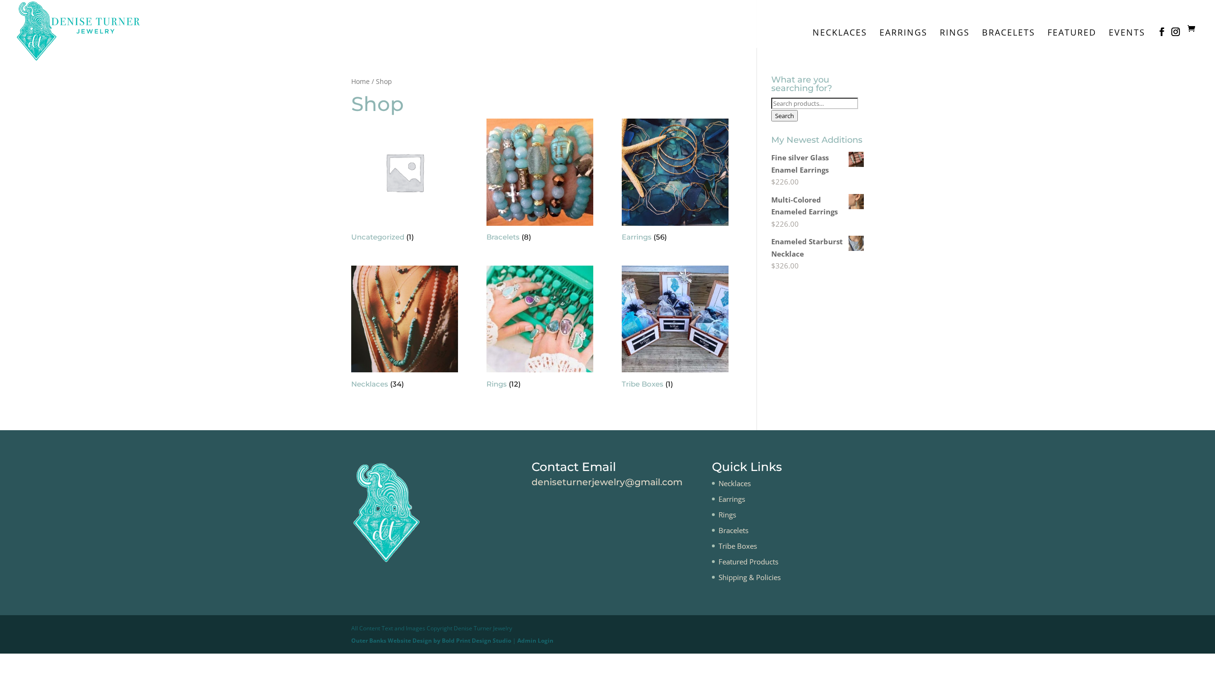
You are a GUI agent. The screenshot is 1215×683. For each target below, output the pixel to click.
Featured (1071, 33)
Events (1127, 33)
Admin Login (535, 641)
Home (360, 81)
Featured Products (748, 561)
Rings (955, 33)
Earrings (903, 33)
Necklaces (840, 33)
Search (784, 115)
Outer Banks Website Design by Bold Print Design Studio (431, 641)
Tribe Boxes (738, 546)
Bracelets (1008, 33)
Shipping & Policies (750, 577)
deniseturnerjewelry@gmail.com (607, 482)
